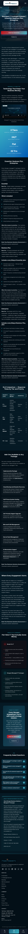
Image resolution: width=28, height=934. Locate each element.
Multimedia (4, 886)
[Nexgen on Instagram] (6, 869)
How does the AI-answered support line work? (13, 772)
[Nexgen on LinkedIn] (12, 869)
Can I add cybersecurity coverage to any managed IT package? (13, 777)
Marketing (4, 879)
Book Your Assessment (14, 32)
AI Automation (4, 875)
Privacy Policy (5, 903)
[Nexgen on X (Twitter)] (9, 869)
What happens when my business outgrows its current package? (13, 783)
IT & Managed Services (7, 877)
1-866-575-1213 (9, 911)
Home (2, 10)
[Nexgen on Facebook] (3, 869)
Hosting (3, 888)
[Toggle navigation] (25, 3)
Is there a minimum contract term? (13, 788)
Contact (3, 900)
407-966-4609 (9, 913)
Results (3, 896)
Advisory (3, 884)
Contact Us (14, 37)
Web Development (6, 881)
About (3, 894)
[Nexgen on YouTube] (21, 869)
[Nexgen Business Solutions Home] (10, 3)
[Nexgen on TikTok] (18, 869)
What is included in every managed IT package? (13, 767)
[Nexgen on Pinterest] (15, 869)
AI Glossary (4, 898)
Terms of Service (5, 905)
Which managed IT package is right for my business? (13, 761)
